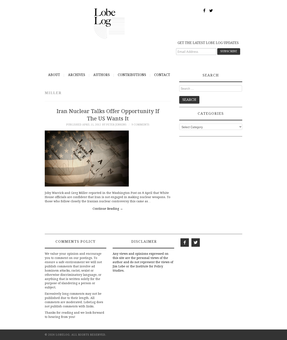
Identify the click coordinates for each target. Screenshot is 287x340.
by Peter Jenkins (114, 124)
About (54, 75)
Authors (101, 75)
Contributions (132, 75)
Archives (76, 75)
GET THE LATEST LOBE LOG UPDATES (208, 43)
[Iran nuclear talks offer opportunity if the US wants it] (108, 159)
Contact (162, 75)
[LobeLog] (109, 23)
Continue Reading (108, 208)
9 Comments (140, 124)
